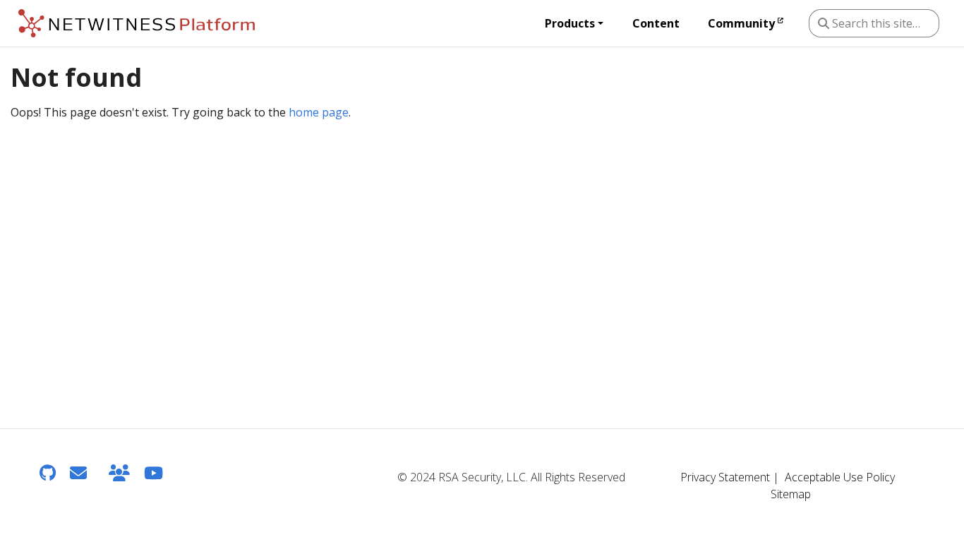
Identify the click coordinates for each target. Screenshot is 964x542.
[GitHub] (48, 472)
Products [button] (570, 23)
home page (319, 112)
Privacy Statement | (729, 477)
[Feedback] (78, 472)
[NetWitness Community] (119, 472)
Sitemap (791, 494)
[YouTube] (153, 472)
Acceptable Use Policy (840, 477)
